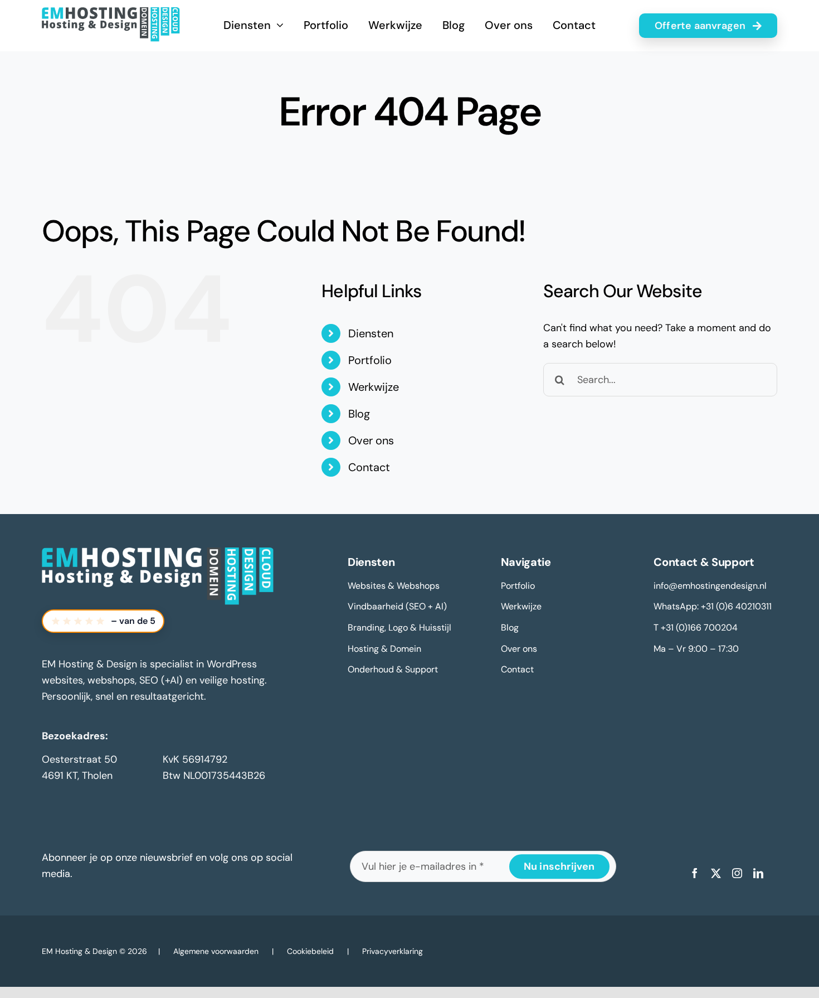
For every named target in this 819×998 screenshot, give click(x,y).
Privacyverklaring (392, 951)
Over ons (371, 440)
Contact (369, 467)
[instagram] (737, 873)
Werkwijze (373, 387)
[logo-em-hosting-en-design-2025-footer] (158, 552)
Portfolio (370, 360)
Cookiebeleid (310, 951)
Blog (359, 413)
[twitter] (716, 873)
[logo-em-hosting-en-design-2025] (111, 12)
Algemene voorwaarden (216, 951)
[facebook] (695, 873)
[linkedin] (758, 873)
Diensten (370, 333)
